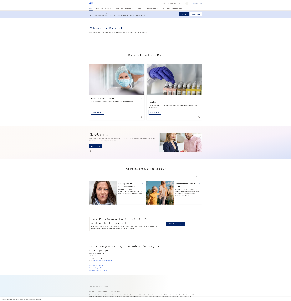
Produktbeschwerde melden (98, 270)
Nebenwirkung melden (96, 268)
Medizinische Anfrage (96, 265)
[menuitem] (91, 9)
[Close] (288, 299)
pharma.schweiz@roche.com (103, 261)
